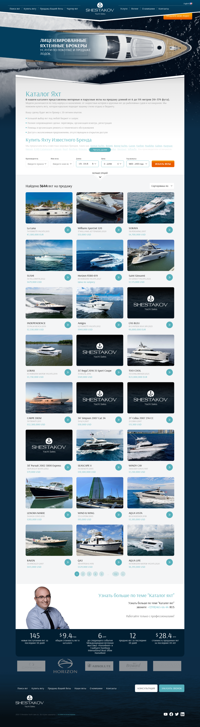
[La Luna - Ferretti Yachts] (68, 230)
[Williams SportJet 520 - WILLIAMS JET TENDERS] (118, 230)
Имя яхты (55, 158)
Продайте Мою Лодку (177, 16)
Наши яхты (80, 688)
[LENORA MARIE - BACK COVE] (68, 514)
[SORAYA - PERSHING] (169, 230)
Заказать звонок (172, 688)
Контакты (111, 688)
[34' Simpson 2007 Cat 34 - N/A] (118, 420)
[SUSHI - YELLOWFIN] (68, 277)
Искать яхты (163, 163)
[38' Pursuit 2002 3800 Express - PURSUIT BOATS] (68, 467)
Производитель (32, 158)
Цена (103, 158)
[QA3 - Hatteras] (118, 562)
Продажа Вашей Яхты (59, 688)
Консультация (146, 688)
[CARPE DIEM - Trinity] (68, 420)
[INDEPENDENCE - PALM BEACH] (68, 325)
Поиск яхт (23, 688)
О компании (96, 688)
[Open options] (45, 163)
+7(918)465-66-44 (158, 607)
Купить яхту (38, 688)
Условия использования (66, 714)
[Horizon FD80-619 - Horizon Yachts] (118, 277)
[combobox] (36, 163)
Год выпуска (131, 158)
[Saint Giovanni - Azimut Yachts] (169, 277)
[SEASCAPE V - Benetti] (118, 467)
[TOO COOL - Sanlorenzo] (169, 372)
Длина (78, 158)
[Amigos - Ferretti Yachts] (118, 325)
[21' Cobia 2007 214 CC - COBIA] (169, 420)
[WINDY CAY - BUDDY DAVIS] (169, 467)
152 (115, 574)
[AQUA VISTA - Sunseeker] (169, 514)
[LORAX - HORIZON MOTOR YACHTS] (68, 372)
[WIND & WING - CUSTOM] (118, 514)
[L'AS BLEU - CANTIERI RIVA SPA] (169, 325)
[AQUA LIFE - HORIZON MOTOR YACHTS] (169, 562)
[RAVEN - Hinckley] (68, 562)
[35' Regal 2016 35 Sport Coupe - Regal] (118, 372)
